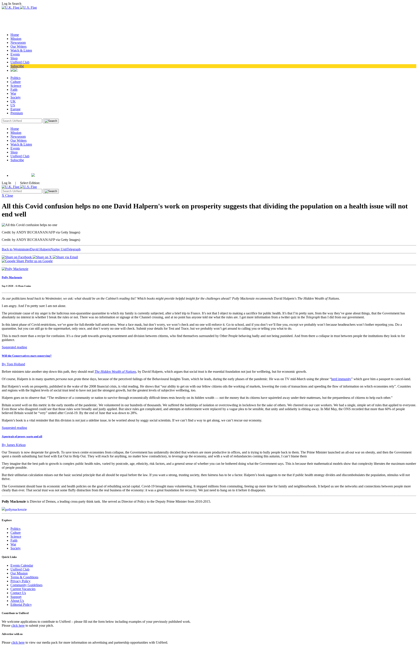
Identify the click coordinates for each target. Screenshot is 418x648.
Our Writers (18, 46)
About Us (17, 601)
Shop (14, 58)
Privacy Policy (20, 581)
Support (15, 597)
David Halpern (40, 249)
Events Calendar (21, 565)
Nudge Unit (59, 249)
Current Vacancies (22, 589)
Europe (15, 109)
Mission (15, 38)
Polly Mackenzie (12, 277)
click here (18, 625)
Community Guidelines (26, 585)
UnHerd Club (19, 62)
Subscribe (17, 66)
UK (13, 101)
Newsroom (18, 42)
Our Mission (19, 573)
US (12, 105)
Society (15, 97)
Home (14, 35)
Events (15, 54)
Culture (15, 82)
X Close (7, 195)
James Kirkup (14, 445)
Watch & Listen (21, 50)
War (13, 93)
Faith (13, 89)
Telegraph (74, 249)
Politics (15, 78)
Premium (16, 113)
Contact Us (18, 593)
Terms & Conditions (24, 577)
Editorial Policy (21, 604)
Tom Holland (13, 364)
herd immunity (341, 379)
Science (15, 85)
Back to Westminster (16, 249)
